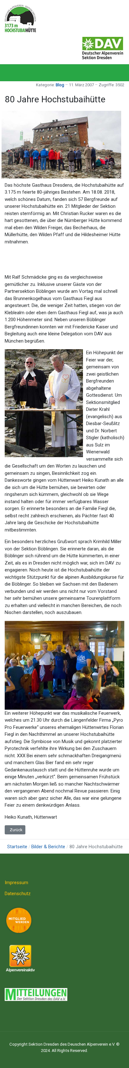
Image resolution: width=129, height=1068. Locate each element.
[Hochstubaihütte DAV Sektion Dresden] (20, 17)
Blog (60, 84)
